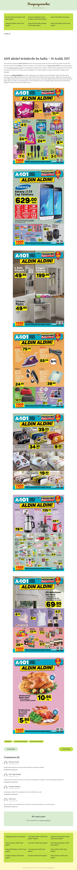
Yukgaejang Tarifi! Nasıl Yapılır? (15, 836)
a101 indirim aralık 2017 (36, 741)
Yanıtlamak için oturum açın (11, 769)
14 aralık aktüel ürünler (21, 741)
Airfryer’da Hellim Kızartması (60, 17)
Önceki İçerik (11, 749)
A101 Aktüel (8, 741)
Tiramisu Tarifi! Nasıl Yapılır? (37, 855)
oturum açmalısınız (45, 820)
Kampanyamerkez (38, 4)
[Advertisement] (38, 45)
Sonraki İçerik (66, 749)
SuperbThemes (50, 867)
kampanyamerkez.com (15, 68)
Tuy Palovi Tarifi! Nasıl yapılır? (38, 843)
